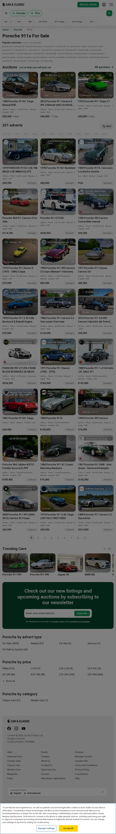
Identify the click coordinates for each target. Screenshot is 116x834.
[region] (58, 818)
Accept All (68, 828)
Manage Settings (46, 828)
